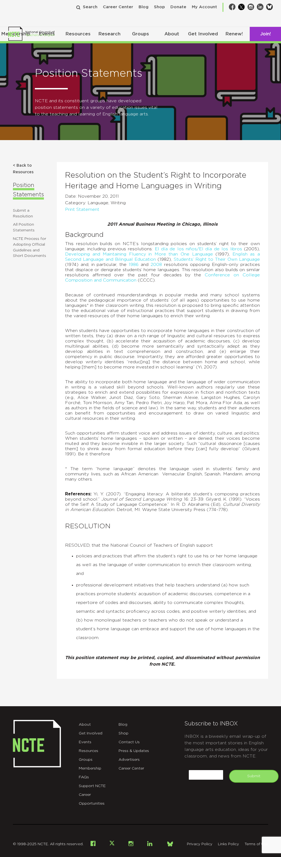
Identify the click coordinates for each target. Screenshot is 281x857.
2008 (156, 264)
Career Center (118, 7)
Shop (159, 7)
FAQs (84, 777)
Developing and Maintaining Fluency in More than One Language (139, 254)
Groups (140, 34)
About (171, 34)
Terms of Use (256, 844)
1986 (134, 264)
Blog (143, 7)
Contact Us (129, 742)
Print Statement (82, 209)
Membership (90, 768)
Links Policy (228, 844)
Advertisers (129, 760)
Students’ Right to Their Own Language (217, 259)
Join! (265, 34)
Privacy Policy (199, 844)
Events (85, 742)
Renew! (234, 34)
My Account (204, 7)
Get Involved (203, 34)
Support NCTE (92, 786)
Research (109, 34)
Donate (178, 7)
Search (90, 7)
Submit (253, 776)
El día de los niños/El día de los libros (198, 249)
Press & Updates (134, 751)
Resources (78, 34)
